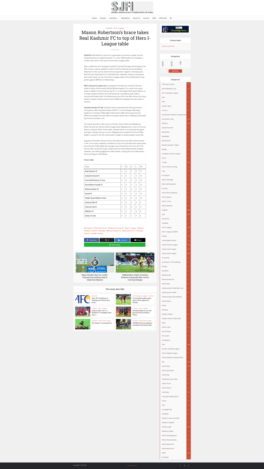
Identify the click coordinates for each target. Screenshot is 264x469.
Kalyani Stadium (91, 231)
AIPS (154, 18)
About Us (136, 18)
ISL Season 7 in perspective (102, 323)
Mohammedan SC (114, 231)
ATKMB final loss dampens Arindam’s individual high (142, 324)
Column (103, 18)
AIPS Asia (163, 18)
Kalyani (141, 228)
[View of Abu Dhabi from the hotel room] (184, 63)
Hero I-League (118, 28)
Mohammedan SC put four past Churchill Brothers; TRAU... (142, 313)
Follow (176, 71)
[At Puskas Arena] (175, 62)
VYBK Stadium (97, 233)
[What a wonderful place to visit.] (166, 62)
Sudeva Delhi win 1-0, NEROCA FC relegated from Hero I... (101, 313)
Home (94, 18)
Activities (113, 18)
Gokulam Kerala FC (116, 228)
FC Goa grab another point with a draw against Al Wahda (142, 300)
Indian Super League (104, 321)
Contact (146, 18)
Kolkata (102, 231)
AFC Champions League (140, 296)
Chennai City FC (101, 228)
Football (109, 28)
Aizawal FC (89, 228)
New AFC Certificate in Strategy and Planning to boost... (101, 300)
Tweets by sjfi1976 (168, 46)
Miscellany (125, 18)
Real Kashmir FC (129, 231)
